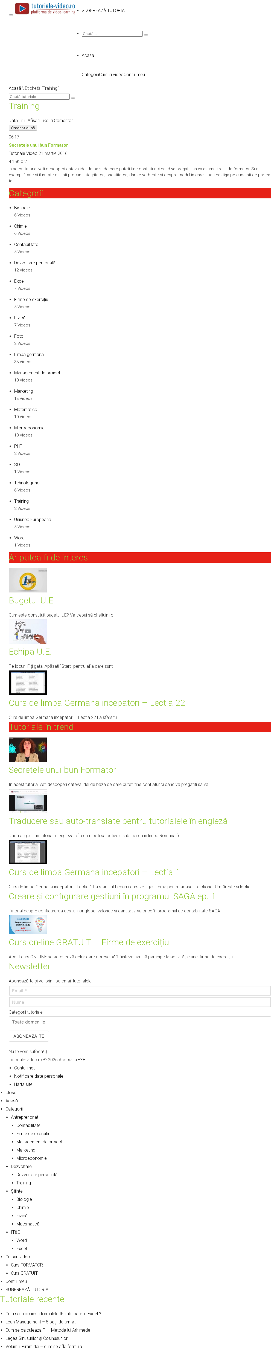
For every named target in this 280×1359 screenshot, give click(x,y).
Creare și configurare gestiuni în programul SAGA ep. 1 (112, 896)
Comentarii (64, 120)
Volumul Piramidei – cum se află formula (43, 1346)
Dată (13, 120)
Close (10, 1092)
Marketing (23, 391)
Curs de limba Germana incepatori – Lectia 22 (97, 703)
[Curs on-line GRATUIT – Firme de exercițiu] (28, 932)
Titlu (23, 120)
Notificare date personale (38, 1076)
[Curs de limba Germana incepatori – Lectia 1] (28, 862)
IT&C (15, 1232)
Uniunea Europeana (32, 519)
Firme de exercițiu (31, 299)
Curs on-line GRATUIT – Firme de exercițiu (89, 942)
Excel (19, 281)
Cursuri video (111, 74)
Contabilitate (26, 244)
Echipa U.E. (30, 651)
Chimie (20, 226)
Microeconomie (29, 427)
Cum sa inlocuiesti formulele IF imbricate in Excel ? (53, 1313)
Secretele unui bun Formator (38, 145)
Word (19, 537)
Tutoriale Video (23, 153)
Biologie (22, 207)
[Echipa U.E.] (28, 642)
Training (21, 501)
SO (17, 464)
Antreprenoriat (24, 1117)
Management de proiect (37, 372)
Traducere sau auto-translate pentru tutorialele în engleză (118, 821)
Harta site (23, 1084)
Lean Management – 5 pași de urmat (40, 1322)
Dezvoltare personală (34, 262)
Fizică (19, 317)
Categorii (90, 74)
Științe (17, 1191)
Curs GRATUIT (24, 1273)
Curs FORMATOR (27, 1265)
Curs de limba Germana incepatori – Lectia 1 (94, 872)
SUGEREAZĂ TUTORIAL (28, 1289)
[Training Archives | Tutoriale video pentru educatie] (45, 13)
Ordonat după (23, 128)
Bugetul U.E (31, 600)
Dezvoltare (21, 1166)
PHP (18, 446)
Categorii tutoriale (26, 1012)
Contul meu (134, 74)
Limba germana (29, 354)
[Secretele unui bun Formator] (28, 760)
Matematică (25, 409)
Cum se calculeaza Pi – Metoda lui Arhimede (47, 1330)
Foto (19, 336)
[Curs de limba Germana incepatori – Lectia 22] (28, 693)
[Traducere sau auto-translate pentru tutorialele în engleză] (28, 811)
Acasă (88, 55)
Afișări (34, 120)
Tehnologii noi (27, 482)
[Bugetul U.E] (28, 591)
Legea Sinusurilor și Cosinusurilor (36, 1338)
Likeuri (47, 120)
